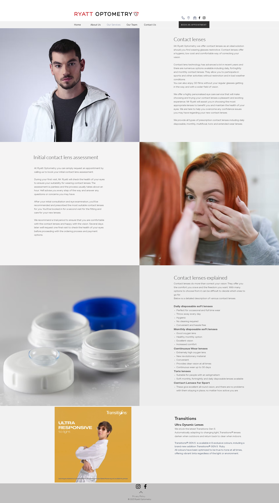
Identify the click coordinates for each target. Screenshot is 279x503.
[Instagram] (204, 18)
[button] (127, 479)
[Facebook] (199, 18)
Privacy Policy (138, 496)
